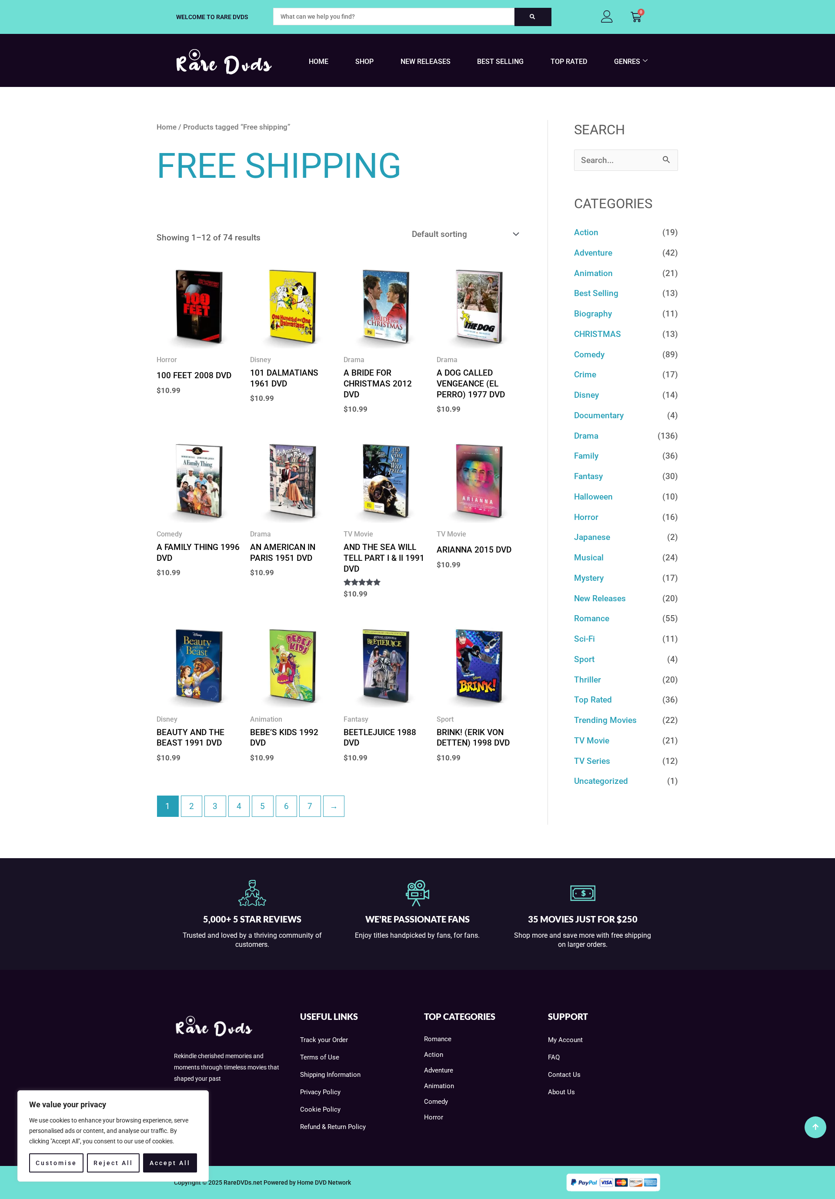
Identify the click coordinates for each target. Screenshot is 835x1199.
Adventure (593, 253)
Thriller (587, 680)
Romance (591, 618)
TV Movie (591, 741)
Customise (56, 1162)
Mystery (589, 578)
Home (318, 61)
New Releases (426, 61)
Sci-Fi (584, 639)
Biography (593, 314)
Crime (585, 375)
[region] (113, 1136)
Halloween (593, 497)
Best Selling (500, 61)
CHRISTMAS (597, 334)
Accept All (170, 1162)
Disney (586, 395)
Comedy (589, 355)
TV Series (592, 761)
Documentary (599, 415)
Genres (627, 61)
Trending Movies (605, 720)
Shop (364, 61)
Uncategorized (601, 781)
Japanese (592, 537)
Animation (593, 273)
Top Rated (569, 61)
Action (586, 232)
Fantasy (588, 476)
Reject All (113, 1162)
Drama (586, 436)
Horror (586, 517)
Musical (589, 558)
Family (586, 456)
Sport (584, 659)
